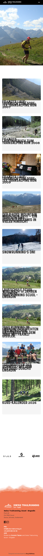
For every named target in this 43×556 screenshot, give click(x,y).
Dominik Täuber (16, 535)
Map (5, 527)
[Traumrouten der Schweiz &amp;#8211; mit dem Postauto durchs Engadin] (21, 353)
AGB (5, 533)
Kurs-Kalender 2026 (19, 403)
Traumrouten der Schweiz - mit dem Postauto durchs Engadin (17, 367)
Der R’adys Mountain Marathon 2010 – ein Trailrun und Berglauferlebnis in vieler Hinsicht (19, 218)
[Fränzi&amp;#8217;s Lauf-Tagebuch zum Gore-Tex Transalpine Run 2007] (21, 89)
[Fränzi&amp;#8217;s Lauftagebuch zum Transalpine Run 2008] (21, 127)
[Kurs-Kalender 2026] (21, 390)
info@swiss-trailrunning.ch (13, 529)
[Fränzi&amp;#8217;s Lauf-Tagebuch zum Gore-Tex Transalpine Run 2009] (21, 165)
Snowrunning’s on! (18, 252)
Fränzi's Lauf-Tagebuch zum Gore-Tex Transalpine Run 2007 (19, 104)
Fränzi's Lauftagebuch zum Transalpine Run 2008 (21, 141)
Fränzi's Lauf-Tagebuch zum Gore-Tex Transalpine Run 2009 (19, 179)
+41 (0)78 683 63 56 (10, 531)
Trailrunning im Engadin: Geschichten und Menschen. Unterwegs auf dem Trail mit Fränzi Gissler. (20, 332)
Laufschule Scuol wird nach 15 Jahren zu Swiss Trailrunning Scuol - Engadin (19, 293)
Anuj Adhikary (30, 553)
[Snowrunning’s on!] (21, 240)
